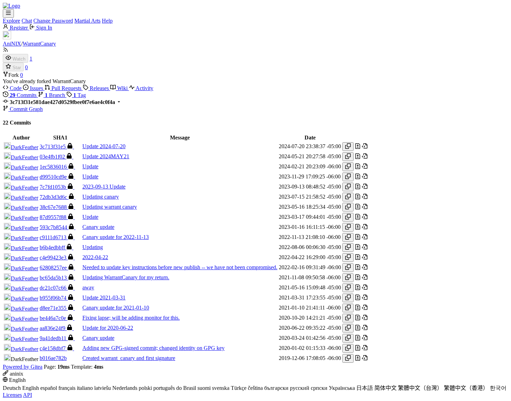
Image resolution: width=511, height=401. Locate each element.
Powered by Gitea (22, 367)
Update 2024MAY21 (105, 156)
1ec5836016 (54, 167)
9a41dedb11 (54, 338)
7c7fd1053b (53, 187)
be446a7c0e (53, 318)
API (27, 395)
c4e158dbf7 (53, 348)
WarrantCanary (39, 44)
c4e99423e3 (54, 257)
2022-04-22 (95, 257)
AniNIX (12, 44)
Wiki (122, 88)
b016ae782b (53, 358)
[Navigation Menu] (8, 13)
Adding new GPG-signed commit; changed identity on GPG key (153, 348)
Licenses (12, 395)
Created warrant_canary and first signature (128, 358)
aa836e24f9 (53, 328)
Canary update (98, 227)
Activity (144, 88)
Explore (11, 21)
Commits (24, 95)
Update (90, 166)
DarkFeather (24, 147)
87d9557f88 (54, 217)
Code (15, 88)
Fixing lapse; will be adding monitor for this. (131, 318)
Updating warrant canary (109, 207)
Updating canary (100, 197)
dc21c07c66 (54, 288)
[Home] (11, 6)
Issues (36, 88)
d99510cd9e (54, 177)
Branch (55, 95)
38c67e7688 (54, 207)
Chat (27, 21)
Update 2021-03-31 (103, 297)
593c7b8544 (54, 227)
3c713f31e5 (53, 147)
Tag (79, 95)
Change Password (53, 21)
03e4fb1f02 (53, 157)
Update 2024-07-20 (103, 146)
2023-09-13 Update (103, 187)
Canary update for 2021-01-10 (115, 308)
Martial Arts (87, 21)
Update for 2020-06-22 (107, 328)
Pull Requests (66, 88)
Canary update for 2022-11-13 (115, 237)
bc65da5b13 (54, 278)
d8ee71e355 (54, 308)
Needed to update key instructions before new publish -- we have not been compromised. (179, 267)
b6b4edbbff (53, 247)
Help (107, 21)
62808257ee (54, 268)
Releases (99, 88)
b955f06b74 (54, 298)
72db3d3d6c (54, 197)
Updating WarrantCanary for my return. (125, 277)
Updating (92, 247)
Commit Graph (25, 109)
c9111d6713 (54, 237)
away (88, 287)
